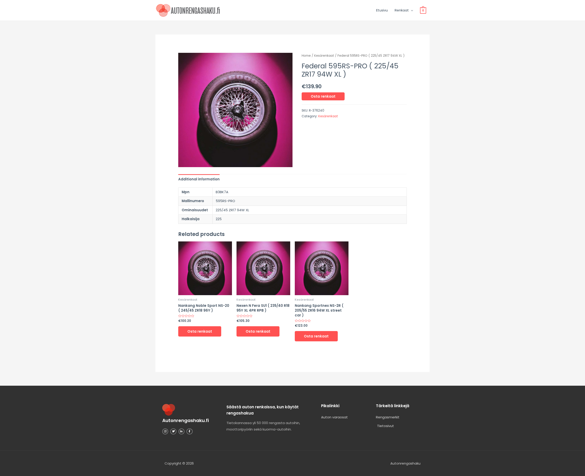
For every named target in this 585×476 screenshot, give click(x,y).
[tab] (199, 179)
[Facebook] (189, 431)
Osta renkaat (323, 96)
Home (306, 55)
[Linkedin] (181, 431)
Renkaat (402, 10)
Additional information (199, 179)
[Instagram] (165, 431)
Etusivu (382, 10)
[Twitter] (173, 431)
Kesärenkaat (324, 55)
